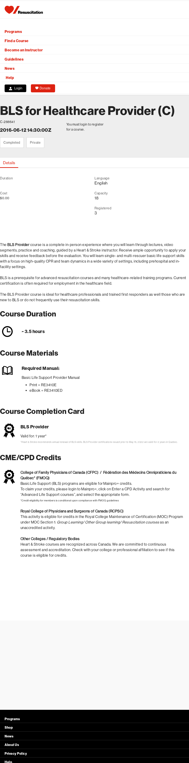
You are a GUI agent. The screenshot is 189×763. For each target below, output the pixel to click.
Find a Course (17, 41)
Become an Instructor (24, 50)
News (10, 68)
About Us (12, 745)
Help (10, 78)
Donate (45, 88)
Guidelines (14, 59)
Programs (13, 31)
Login (18, 88)
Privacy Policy (16, 754)
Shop (9, 728)
